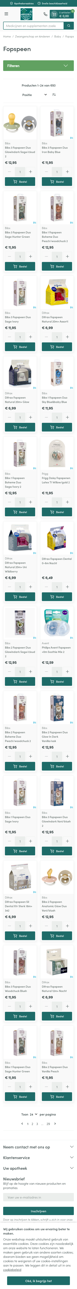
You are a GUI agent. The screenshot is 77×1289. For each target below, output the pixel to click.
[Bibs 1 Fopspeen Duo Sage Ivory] (20, 792)
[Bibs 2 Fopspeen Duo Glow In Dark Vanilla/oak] (57, 707)
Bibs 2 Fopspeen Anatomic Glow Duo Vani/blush (54, 906)
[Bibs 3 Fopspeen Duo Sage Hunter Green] (20, 207)
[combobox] (33, 26)
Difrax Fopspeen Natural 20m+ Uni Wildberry (16, 567)
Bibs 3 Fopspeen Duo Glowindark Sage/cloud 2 (20, 151)
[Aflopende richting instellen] (54, 94)
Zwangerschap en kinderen (32, 36)
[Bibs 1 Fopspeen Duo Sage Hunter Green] (20, 1042)
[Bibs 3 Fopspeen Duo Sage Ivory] (20, 292)
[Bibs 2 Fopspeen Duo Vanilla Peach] (57, 1042)
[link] (23, 1123)
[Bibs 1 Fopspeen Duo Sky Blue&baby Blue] (57, 373)
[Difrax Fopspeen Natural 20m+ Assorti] (57, 292)
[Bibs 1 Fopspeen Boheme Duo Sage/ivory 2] (20, 453)
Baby (57, 36)
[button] (38, 65)
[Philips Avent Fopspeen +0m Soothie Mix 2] (57, 622)
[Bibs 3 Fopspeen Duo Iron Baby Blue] (57, 123)
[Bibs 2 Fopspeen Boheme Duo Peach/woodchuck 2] (20, 707)
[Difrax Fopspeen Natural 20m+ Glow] (20, 373)
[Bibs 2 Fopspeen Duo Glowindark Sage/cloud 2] (20, 622)
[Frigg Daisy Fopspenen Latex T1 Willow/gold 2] (57, 453)
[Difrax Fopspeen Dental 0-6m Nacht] (57, 538)
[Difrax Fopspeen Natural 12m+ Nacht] (57, 962)
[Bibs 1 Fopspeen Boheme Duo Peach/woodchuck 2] (57, 207)
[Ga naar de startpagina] (26, 14)
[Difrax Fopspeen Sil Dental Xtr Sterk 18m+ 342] (20, 877)
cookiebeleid (12, 1269)
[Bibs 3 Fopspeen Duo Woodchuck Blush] (20, 962)
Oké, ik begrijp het (38, 1281)
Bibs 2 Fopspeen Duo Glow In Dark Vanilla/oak (55, 736)
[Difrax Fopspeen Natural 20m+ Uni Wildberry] (20, 538)
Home (7, 36)
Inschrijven (38, 1211)
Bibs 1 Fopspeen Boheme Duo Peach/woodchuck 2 (55, 236)
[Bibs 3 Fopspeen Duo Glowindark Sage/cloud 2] (20, 123)
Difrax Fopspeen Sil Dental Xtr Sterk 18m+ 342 (18, 906)
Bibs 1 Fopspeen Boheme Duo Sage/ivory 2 (15, 482)
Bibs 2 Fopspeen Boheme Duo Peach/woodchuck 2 (18, 736)
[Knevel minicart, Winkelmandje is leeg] (54, 14)
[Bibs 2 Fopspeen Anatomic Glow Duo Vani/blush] (57, 877)
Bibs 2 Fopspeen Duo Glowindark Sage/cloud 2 (20, 651)
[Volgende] (54, 1123)
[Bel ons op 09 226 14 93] (45, 14)
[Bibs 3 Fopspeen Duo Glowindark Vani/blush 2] (57, 792)
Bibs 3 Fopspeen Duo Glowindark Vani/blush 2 (56, 821)
